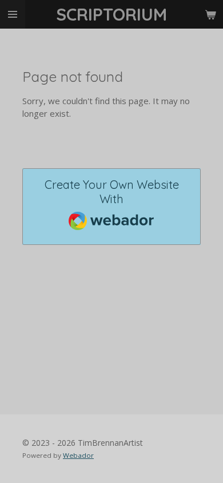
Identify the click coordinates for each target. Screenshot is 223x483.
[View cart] (210, 14)
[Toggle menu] (12, 14)
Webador (78, 455)
